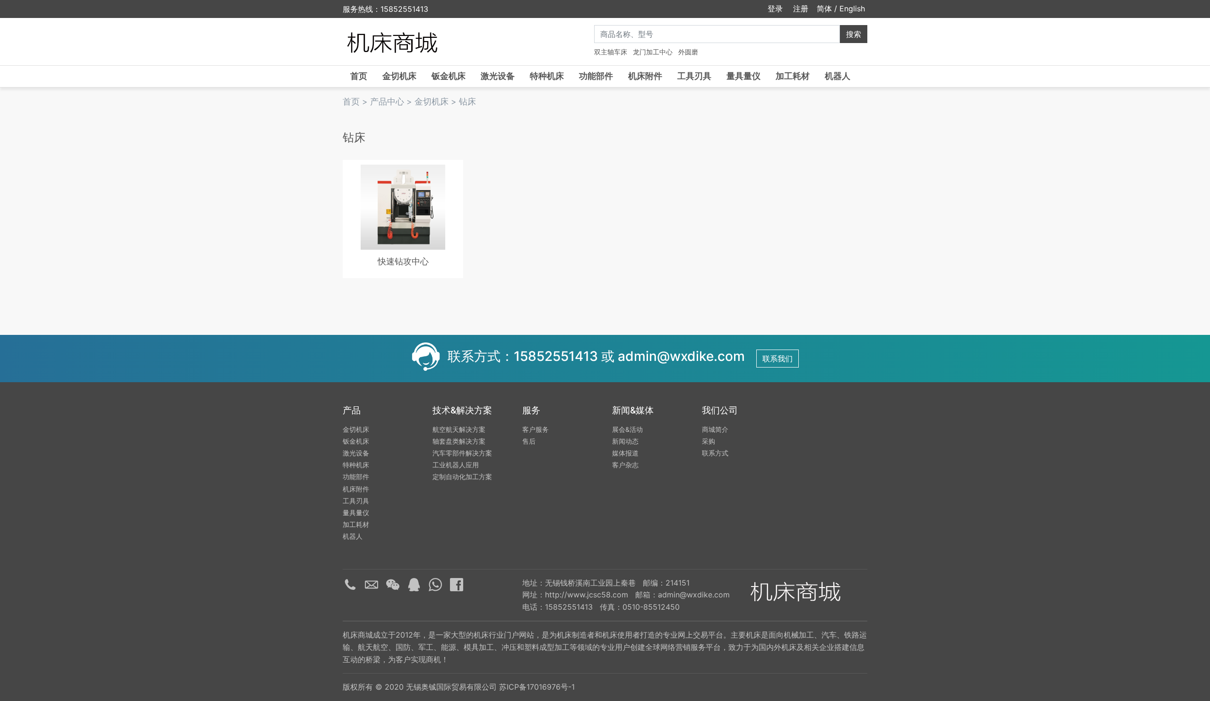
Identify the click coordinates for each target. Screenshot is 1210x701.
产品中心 (387, 101)
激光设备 (498, 76)
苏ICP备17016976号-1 (537, 687)
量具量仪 (743, 76)
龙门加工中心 (653, 52)
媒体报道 (625, 453)
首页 (358, 76)
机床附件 (645, 76)
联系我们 (777, 358)
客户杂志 (625, 465)
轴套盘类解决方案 (458, 441)
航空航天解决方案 (458, 429)
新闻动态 (625, 441)
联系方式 (715, 453)
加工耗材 (793, 76)
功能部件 (596, 76)
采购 (708, 441)
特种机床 (547, 76)
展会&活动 (627, 429)
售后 (529, 441)
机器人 (837, 76)
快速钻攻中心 (403, 261)
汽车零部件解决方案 (462, 453)
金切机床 (399, 76)
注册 (799, 8)
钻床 (467, 101)
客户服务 (535, 429)
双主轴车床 (610, 52)
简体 (824, 8)
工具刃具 (694, 76)
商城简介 (715, 429)
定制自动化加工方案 (462, 477)
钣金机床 (449, 76)
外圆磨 (688, 52)
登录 (774, 8)
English (852, 8)
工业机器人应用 (455, 465)
